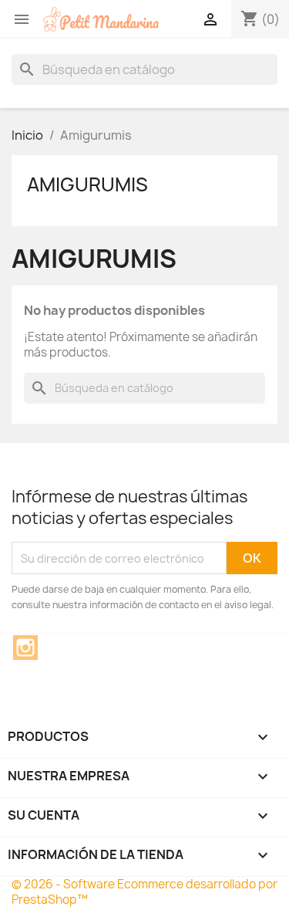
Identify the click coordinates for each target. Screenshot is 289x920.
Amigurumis (87, 184)
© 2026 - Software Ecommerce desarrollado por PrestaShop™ (144, 892)
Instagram (25, 647)
